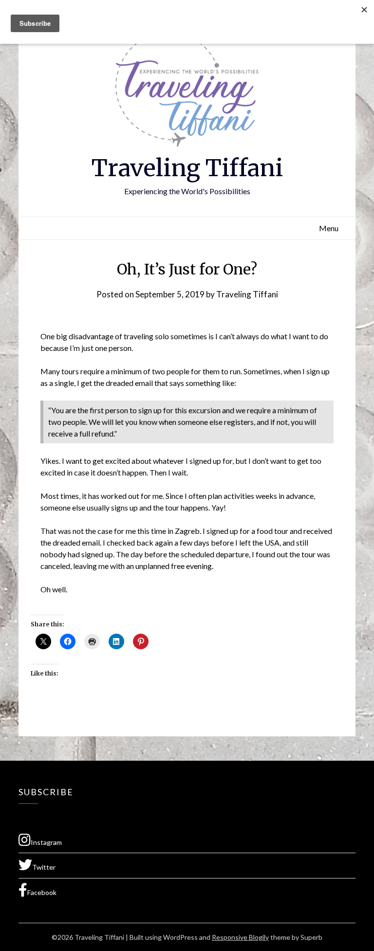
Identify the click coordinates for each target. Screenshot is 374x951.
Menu (328, 228)
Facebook (41, 892)
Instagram (46, 842)
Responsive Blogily (240, 937)
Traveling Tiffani (187, 168)
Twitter (44, 867)
